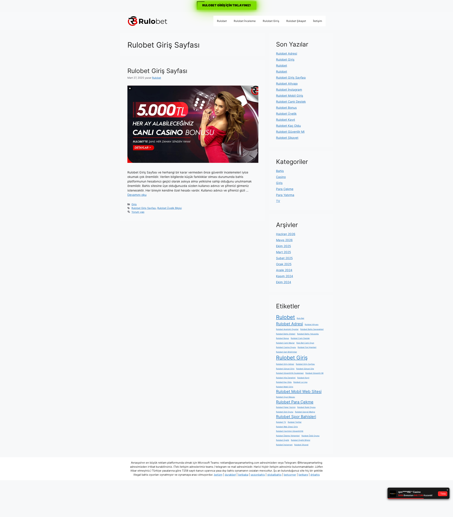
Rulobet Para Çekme (294, 402)
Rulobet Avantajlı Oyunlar (287, 329)
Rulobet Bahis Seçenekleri (312, 329)
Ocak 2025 (283, 264)
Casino (281, 177)
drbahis (315, 474)
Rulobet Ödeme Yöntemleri (288, 436)
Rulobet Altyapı (287, 83)
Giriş (134, 204)
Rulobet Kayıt (285, 119)
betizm (218, 474)
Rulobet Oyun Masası (285, 397)
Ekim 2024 (283, 282)
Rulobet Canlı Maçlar (285, 343)
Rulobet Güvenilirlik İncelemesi (290, 373)
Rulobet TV (281, 422)
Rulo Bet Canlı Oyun (305, 343)
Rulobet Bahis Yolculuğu (308, 334)
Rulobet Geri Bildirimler (286, 352)
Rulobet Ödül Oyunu (310, 436)
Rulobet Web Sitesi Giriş (287, 427)
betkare (303, 474)
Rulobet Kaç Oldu (288, 125)
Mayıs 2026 (284, 240)
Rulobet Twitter (295, 422)
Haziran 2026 (285, 234)
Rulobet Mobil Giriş (289, 95)
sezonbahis (258, 474)
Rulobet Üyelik (286, 113)
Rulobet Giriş (271, 21)
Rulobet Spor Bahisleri (296, 416)
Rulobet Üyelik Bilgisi (169, 208)
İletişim (317, 21)
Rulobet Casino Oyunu (286, 347)
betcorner (290, 474)
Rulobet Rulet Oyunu (306, 407)
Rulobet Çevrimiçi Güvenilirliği (289, 431)
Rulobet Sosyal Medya (305, 412)
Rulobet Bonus (286, 107)
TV (278, 201)
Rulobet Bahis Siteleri (285, 334)
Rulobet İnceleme (245, 21)
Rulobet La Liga (300, 382)
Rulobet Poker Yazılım (286, 407)
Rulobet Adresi (286, 53)
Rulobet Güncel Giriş (285, 369)
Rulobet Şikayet (296, 21)
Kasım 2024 (284, 276)
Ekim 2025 (283, 246)
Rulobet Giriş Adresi (285, 364)
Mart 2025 (283, 252)
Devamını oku (137, 195)
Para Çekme (284, 189)
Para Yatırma (285, 195)
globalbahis (274, 474)
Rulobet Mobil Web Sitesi (299, 391)
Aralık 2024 (284, 270)
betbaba (243, 474)
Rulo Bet (300, 318)
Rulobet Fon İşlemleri (307, 347)
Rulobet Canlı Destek (291, 101)
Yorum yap (137, 211)
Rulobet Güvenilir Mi (290, 131)
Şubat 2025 (284, 258)
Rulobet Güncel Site (305, 369)
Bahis (280, 171)
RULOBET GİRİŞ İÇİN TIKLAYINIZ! (226, 5)
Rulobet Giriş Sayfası (157, 70)
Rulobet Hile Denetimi (286, 378)
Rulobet (222, 21)
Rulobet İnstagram (289, 89)
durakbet (230, 474)
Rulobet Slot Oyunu (284, 412)
